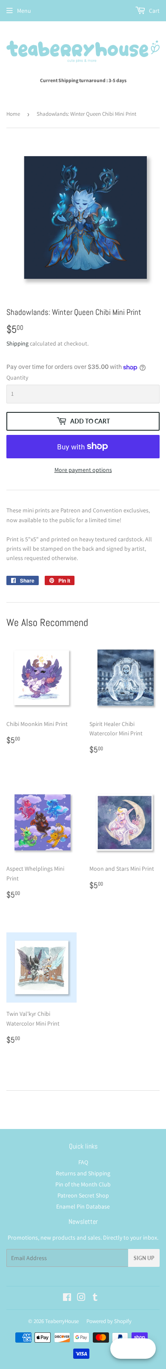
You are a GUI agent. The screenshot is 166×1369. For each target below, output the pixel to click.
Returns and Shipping (83, 1173)
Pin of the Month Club (83, 1184)
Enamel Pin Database (83, 1206)
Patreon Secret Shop (83, 1195)
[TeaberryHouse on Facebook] (67, 1298)
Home (13, 113)
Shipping (17, 343)
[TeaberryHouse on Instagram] (81, 1298)
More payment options (83, 470)
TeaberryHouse (62, 1321)
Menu (24, 10)
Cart (154, 10)
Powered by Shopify (109, 1321)
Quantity (17, 377)
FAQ (83, 1162)
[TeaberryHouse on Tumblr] (95, 1298)
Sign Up (144, 1258)
